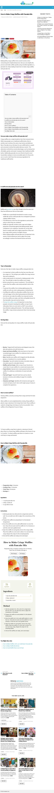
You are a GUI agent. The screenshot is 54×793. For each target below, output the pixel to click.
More (8, 717)
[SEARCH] (52, 7)
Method (30, 586)
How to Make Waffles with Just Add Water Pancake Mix (17, 644)
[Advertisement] (18, 28)
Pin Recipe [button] (22, 553)
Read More (4, 754)
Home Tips (3, 766)
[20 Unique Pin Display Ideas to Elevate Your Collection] (27, 703)
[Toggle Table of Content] (29, 116)
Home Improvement (4, 707)
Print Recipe (14, 553)
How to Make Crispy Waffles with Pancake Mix (16, 127)
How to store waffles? (10, 125)
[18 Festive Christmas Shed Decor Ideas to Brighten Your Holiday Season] (27, 732)
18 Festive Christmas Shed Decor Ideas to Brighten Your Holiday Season (26, 740)
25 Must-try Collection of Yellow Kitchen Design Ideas (9, 710)
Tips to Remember (9, 122)
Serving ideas (8, 123)
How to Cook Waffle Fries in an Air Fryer (13, 648)
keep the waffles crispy (11, 302)
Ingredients (6, 586)
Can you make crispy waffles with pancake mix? (17, 118)
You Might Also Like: (10, 131)
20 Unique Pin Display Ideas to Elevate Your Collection (26, 710)
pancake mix (10, 209)
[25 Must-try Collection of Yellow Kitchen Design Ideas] (9, 703)
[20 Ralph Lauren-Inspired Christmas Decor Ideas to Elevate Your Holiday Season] (9, 732)
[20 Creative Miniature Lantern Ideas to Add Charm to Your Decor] (27, 762)
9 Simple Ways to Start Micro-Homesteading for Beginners (8, 769)
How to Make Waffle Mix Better (11, 646)
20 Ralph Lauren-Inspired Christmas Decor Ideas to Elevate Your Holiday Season (8, 740)
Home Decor (21, 707)
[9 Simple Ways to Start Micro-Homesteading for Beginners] (9, 762)
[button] (30, 595)
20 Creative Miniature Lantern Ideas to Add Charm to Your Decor (26, 770)
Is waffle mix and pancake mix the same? (15, 120)
